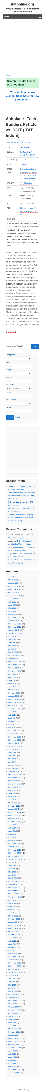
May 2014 (12, 834)
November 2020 (14, 589)
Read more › (11, 331)
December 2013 (14, 850)
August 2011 (13, 938)
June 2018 (12, 680)
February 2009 (14, 1032)
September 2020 (15, 596)
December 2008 (14, 1038)
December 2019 (14, 624)
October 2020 (13, 592)
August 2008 (13, 1051)
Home (8, 75)
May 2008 (12, 1060)
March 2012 (13, 916)
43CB (26, 160)
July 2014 (12, 828)
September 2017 (15, 709)
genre (8, 407)
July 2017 (12, 715)
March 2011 (13, 954)
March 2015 (13, 803)
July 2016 (12, 753)
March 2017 (13, 727)
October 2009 (13, 1007)
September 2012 (15, 897)
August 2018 (13, 674)
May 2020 (12, 608)
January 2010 (13, 997)
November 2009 (14, 1004)
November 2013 (14, 853)
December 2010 (14, 963)
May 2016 (12, 759)
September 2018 (15, 671)
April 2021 (12, 577)
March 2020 (13, 614)
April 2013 (12, 875)
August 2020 (13, 599)
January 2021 (13, 583)
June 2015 (12, 793)
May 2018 (12, 684)
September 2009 (15, 1010)
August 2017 (13, 712)
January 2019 (13, 658)
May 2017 (12, 721)
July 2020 (12, 602)
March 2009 (13, 1029)
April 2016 (12, 762)
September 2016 (15, 746)
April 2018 (12, 687)
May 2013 (12, 872)
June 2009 (12, 1019)
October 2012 (13, 894)
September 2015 (15, 784)
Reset (17, 417)
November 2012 (14, 891)
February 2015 (14, 806)
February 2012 (14, 919)
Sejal (10, 547)
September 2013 (15, 859)
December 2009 (14, 1001)
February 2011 (14, 957)
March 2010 (13, 991)
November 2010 (14, 966)
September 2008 (15, 1048)
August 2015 (13, 787)
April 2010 (12, 988)
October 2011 (13, 931)
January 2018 (13, 696)
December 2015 (14, 775)
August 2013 (13, 862)
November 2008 (14, 1041)
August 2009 (13, 1013)
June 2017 (12, 718)
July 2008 (12, 1054)
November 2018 (14, 665)
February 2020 (14, 618)
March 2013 (13, 878)
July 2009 (12, 1016)
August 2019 (13, 636)
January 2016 (13, 771)
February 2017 (14, 731)
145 (21, 160)
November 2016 (14, 740)
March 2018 (13, 690)
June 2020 (12, 605)
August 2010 (13, 975)
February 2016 (14, 768)
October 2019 (13, 630)
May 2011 (12, 947)
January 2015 (13, 809)
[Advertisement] (22, 43)
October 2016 (13, 743)
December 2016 (14, 737)
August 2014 (13, 825)
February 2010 (14, 994)
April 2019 (12, 649)
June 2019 (12, 643)
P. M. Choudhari (26, 183)
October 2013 (13, 856)
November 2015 (14, 778)
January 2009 (13, 1035)
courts (8, 392)
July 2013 (12, 866)
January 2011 (13, 960)
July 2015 (12, 790)
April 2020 (12, 611)
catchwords (11, 400)
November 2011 (14, 928)
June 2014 (12, 831)
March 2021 (13, 580)
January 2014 (13, 847)
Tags (8, 362)
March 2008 (13, 1067)
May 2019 (12, 646)
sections (9, 377)
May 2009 (12, 1023)
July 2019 (12, 640)
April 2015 (12, 800)
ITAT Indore (24, 147)
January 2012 (13, 922)
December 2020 (14, 586)
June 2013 (12, 869)
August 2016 (13, 749)
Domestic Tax (25, 164)
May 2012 (12, 910)
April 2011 (12, 950)
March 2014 (13, 840)
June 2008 (12, 1057)
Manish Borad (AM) (27, 155)
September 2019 (15, 633)
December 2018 (14, 661)
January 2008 (13, 1073)
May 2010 (12, 985)
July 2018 (12, 677)
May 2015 (12, 796)
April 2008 (12, 1063)
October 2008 (13, 1045)
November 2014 (14, 815)
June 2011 (12, 944)
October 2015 (13, 781)
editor (29, 142)
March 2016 (13, 765)
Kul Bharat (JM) (26, 152)
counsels (10, 385)
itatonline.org (22, 4)
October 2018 (13, 668)
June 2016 (12, 756)
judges (9, 370)
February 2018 (14, 693)
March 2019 (13, 652)
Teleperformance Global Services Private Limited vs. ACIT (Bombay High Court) (21, 496)
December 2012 (14, 888)
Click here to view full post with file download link (29, 211)
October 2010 (13, 969)
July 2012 (12, 903)
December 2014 (14, 812)
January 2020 (13, 621)
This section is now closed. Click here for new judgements (22, 96)
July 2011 (12, 941)
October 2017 (13, 705)
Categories (10, 355)
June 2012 (12, 906)
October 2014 (13, 819)
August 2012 (13, 900)
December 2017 (14, 699)
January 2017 (13, 734)
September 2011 (15, 935)
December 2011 (14, 925)
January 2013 (13, 884)
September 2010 (15, 972)
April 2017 (12, 724)
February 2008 (14, 1070)
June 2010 (12, 982)
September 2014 (15, 822)
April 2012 (12, 913)
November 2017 (14, 702)
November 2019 (14, 627)
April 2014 (12, 837)
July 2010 (12, 979)
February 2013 (14, 881)
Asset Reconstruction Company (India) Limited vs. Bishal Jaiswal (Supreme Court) (21, 518)
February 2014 (14, 844)
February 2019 (14, 655)
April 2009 (12, 1026)
